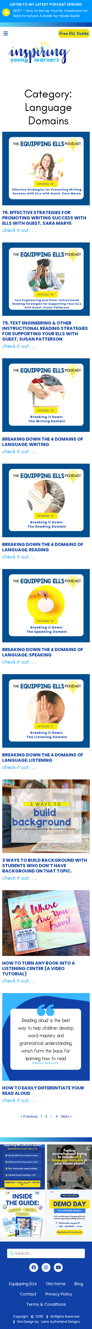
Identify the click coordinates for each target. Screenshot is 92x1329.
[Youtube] (58, 1267)
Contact (28, 1294)
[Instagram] (46, 1267)
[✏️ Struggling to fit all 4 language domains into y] (69, 1166)
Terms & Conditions (46, 1304)
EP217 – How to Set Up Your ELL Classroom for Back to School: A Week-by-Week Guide (50, 13)
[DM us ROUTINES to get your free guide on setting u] (22, 1214)
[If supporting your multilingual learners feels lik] (22, 1166)
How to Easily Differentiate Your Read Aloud (43, 1090)
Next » (66, 1116)
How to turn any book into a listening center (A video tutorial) (38, 968)
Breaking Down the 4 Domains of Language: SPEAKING (42, 652)
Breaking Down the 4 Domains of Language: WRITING (42, 442)
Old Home (55, 1284)
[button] (5, 33)
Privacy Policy (58, 1294)
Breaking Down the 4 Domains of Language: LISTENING (42, 757)
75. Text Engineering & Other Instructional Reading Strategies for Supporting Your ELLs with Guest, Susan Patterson (45, 331)
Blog (78, 1284)
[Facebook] (33, 1267)
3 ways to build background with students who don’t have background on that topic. (44, 865)
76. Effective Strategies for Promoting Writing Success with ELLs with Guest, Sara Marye (44, 217)
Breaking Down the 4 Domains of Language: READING (42, 547)
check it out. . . (19, 230)
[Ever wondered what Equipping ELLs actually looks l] (69, 1214)
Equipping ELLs (23, 1284)
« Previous (29, 1116)
